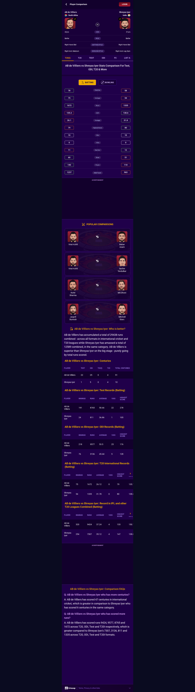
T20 (80, 58)
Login (124, 4)
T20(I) (68, 58)
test (91, 58)
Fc (115, 58)
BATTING (89, 82)
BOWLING (109, 82)
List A (127, 58)
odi (103, 58)
